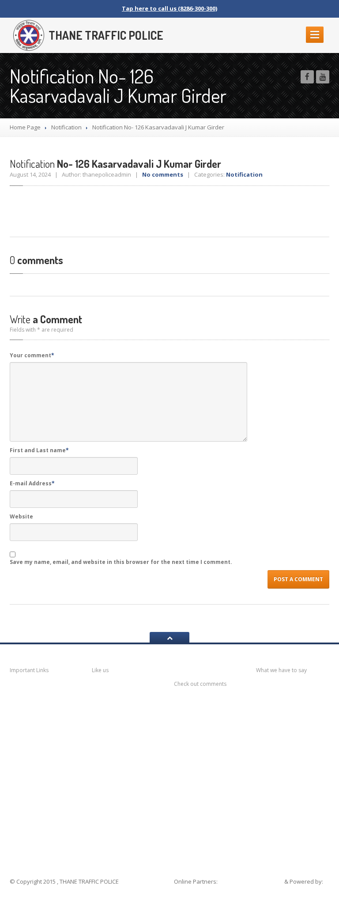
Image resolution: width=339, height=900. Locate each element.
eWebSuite (190, 890)
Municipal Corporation (36, 710)
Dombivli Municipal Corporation (45, 757)
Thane (30, 818)
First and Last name (39, 450)
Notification (66, 127)
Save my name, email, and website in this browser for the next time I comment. (121, 562)
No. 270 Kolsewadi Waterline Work (294, 700)
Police (30, 801)
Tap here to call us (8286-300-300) (169, 8)
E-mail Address (32, 483)
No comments (162, 174)
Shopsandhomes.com (251, 881)
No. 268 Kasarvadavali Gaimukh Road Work (294, 753)
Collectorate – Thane (45, 838)
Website (21, 516)
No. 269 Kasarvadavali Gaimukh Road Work (294, 727)
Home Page (25, 127)
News (29, 690)
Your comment (32, 355)
